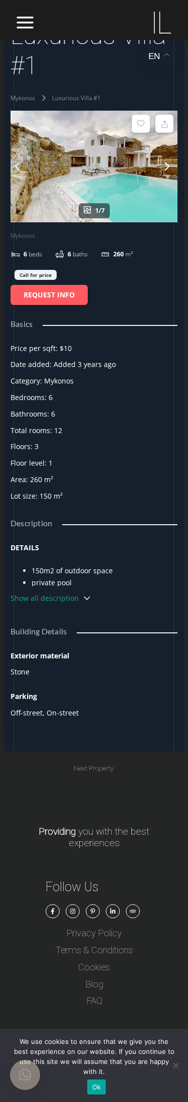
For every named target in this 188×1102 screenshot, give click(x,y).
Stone (20, 671)
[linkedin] (113, 911)
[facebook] (73, 911)
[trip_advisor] (133, 911)
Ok (96, 1087)
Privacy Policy (94, 933)
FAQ (94, 1000)
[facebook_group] (53, 911)
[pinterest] (93, 911)
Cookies (94, 967)
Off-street (27, 712)
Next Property (94, 768)
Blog (94, 984)
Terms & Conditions (94, 950)
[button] (25, 1075)
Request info (49, 294)
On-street (63, 712)
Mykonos (23, 98)
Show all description (45, 598)
